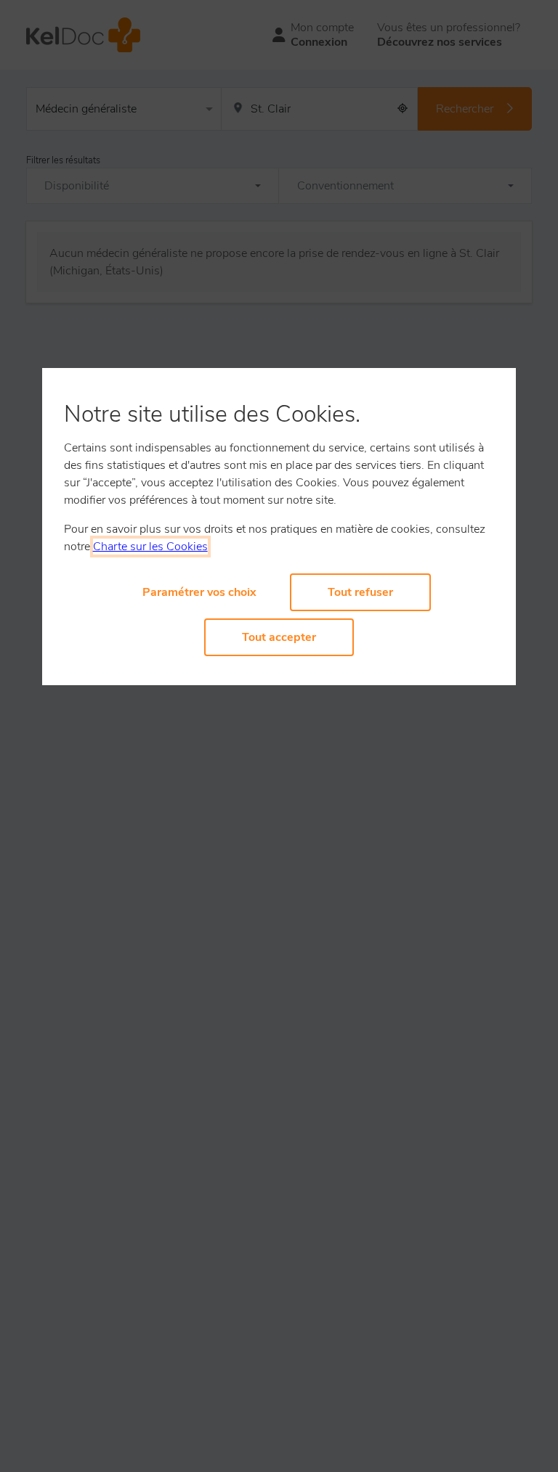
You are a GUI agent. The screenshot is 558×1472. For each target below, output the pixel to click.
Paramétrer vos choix (199, 592)
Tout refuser (360, 592)
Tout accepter (279, 637)
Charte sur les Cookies (150, 547)
